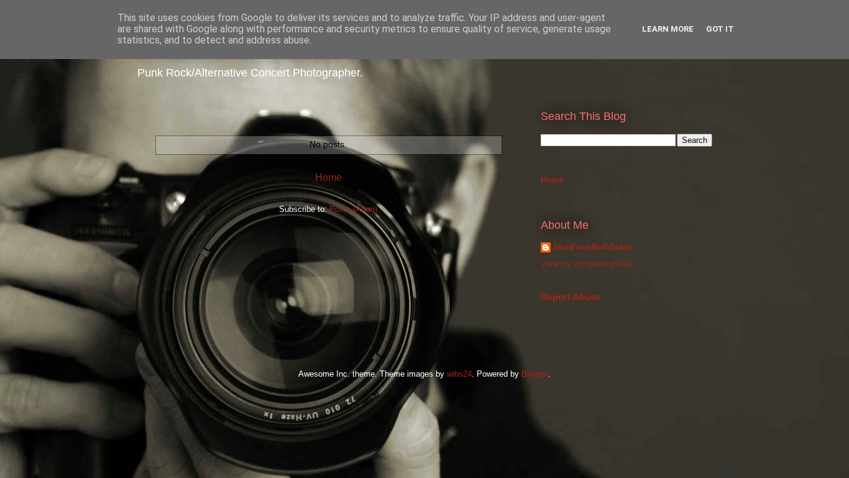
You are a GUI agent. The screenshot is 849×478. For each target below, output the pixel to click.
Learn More (668, 29)
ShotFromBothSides (592, 247)
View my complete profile (586, 264)
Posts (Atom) (353, 209)
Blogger (534, 374)
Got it (720, 29)
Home (328, 177)
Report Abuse (570, 297)
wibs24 (459, 374)
